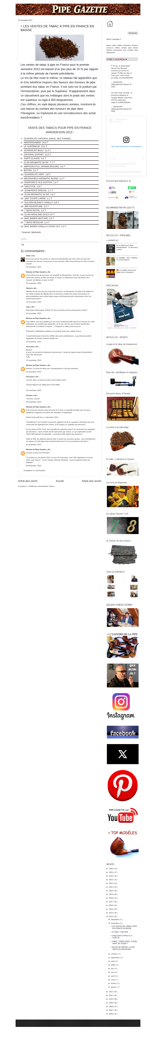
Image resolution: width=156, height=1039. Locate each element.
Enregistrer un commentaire (34, 470)
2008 (111, 1006)
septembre (115, 958)
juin (112, 969)
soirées (124, 48)
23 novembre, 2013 (33, 267)
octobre (114, 954)
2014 (111, 913)
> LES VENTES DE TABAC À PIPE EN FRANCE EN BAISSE (124, 927)
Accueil (59, 481)
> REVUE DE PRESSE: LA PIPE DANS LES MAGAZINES (123, 948)
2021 (111, 887)
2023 (111, 880)
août (113, 961)
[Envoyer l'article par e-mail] (22, 244)
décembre (115, 919)
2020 (111, 891)
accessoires (117, 50)
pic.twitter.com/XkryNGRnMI (122, 78)
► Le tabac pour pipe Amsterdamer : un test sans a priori (127, 247)
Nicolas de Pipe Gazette (36, 272)
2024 (111, 876)
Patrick (29, 288)
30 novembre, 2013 (33, 402)
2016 (111, 905)
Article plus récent (27, 481)
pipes (114, 45)
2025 (111, 872)
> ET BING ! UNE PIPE (119, 932)
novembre (115, 923)
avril (113, 976)
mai (112, 972)
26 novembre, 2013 (33, 390)
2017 (111, 902)
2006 (111, 1014)
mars (113, 980)
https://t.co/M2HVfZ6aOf (121, 102)
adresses (127, 45)
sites (136, 50)
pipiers (120, 45)
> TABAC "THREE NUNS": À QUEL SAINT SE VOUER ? (124, 942)
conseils (130, 50)
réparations (110, 52)
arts (124, 50)
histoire (109, 50)
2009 (111, 1003)
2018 (111, 898)
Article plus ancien (91, 481)
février (113, 983)
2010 (111, 999)
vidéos (117, 48)
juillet (113, 965)
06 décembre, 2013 (33, 466)
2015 (111, 909)
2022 (111, 883)
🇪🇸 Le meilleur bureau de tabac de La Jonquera (126, 271)
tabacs (108, 45)
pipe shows (133, 48)
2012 (111, 992)
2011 (111, 995)
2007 (111, 1010)
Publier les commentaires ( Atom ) (42, 486)
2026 (111, 869)
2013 (111, 916)
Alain (28, 256)
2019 (111, 894)
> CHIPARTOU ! (112, 240)
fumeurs (135, 45)
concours (109, 48)
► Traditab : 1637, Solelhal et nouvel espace (126, 259)
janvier (114, 987)
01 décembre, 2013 (33, 444)
